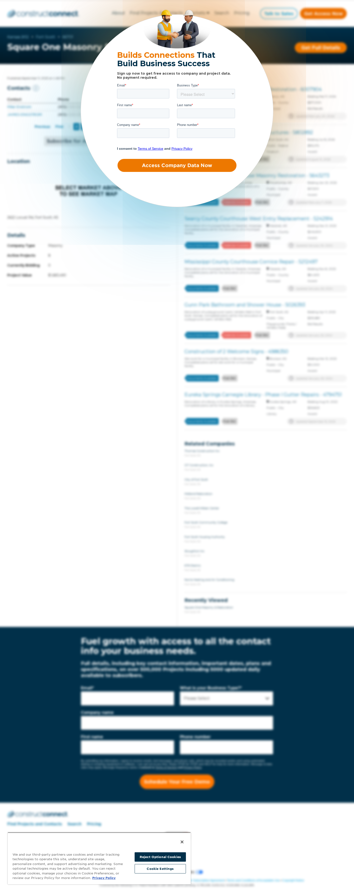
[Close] (182, 842)
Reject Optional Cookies (160, 857)
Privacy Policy (104, 878)
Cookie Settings (160, 869)
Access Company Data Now (177, 165)
